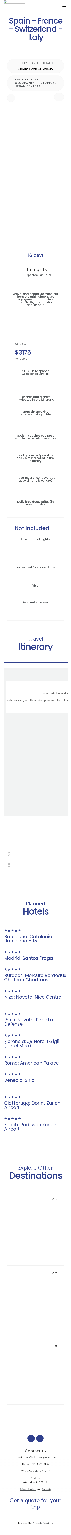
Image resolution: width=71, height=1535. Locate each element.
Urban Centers (27, 86)
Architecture (27, 79)
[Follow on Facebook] (31, 1438)
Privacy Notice (28, 1489)
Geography (24, 83)
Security (46, 1489)
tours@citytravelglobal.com (40, 1457)
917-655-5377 (42, 1471)
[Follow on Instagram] (40, 1438)
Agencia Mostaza (43, 1523)
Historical (47, 83)
